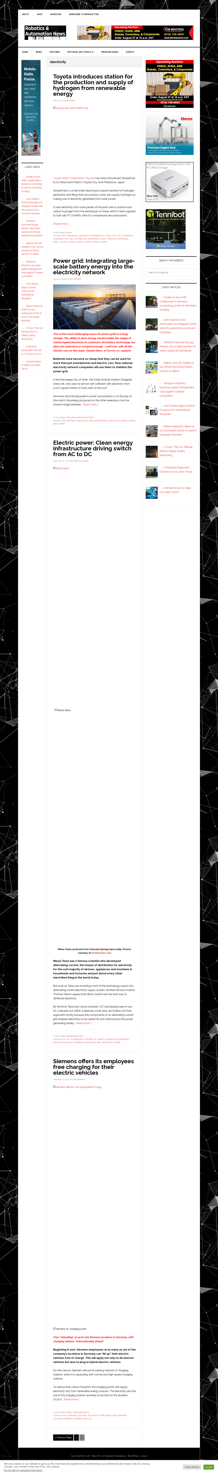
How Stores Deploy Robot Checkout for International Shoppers (29, 291)
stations (77, 1419)
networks (107, 1042)
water (104, 242)
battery (71, 421)
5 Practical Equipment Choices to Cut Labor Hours (31, 350)
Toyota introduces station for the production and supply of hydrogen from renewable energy (93, 85)
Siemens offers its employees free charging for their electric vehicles (93, 1067)
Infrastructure (85, 417)
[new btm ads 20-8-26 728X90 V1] (135, 38)
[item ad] (170, 153)
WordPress (133, 1456)
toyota (96, 242)
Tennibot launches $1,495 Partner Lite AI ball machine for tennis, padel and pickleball (31, 228)
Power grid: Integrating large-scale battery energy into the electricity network (94, 266)
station (71, 242)
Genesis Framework (115, 1456)
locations (58, 1419)
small (56, 242)
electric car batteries (96, 421)
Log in (144, 1456)
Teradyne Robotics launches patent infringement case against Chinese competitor (32, 268)
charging (72, 1415)
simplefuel (122, 239)
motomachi (93, 239)
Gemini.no (113, 350)
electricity (84, 236)
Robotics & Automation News (45, 33)
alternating (77, 1039)
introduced (81, 239)
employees (105, 1415)
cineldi (79, 421)
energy (79, 1042)
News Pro (96, 1456)
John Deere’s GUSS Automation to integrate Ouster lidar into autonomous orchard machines (32, 206)
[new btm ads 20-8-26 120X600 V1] (31, 154)
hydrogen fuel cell (63, 239)
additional (72, 236)
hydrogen (127, 236)
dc (95, 1039)
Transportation (81, 1412)
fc (103, 236)
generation (90, 1042)
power (117, 1042)
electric (82, 1415)
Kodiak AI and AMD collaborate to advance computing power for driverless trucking (31, 184)
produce (111, 239)
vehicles (87, 1419)
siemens (68, 1419)
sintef (62, 424)
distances (110, 1039)
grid (99, 1042)
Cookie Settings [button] (192, 1467)
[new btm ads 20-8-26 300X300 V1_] (170, 106)
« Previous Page (63, 1438)
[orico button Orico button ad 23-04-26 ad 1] (170, 200)
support (88, 242)
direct (101, 1039)
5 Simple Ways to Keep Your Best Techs (31, 365)
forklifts (111, 236)
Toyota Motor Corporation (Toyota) (74, 178)
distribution (122, 1039)
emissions (96, 236)
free (114, 1415)
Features (71, 417)
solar (63, 242)
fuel (119, 236)
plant (103, 239)
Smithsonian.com (101, 953)
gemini (124, 421)
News (69, 232)
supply (79, 242)
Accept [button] (208, 1467)
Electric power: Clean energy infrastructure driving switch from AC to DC (93, 448)
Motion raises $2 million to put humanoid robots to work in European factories (32, 313)
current (88, 1039)
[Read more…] (61, 223)
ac (68, 1039)
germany (122, 1415)
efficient (57, 1042)
